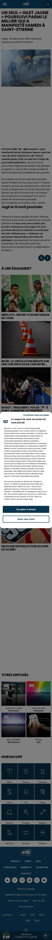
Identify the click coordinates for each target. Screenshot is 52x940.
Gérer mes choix (26, 519)
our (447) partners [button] (17, 428)
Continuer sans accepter (36, 415)
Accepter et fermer (26, 509)
